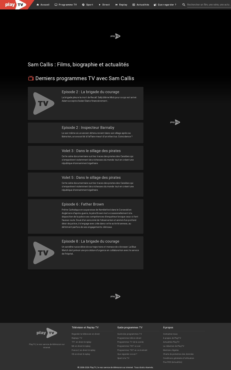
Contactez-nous (170, 334)
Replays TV (77, 338)
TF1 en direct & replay (81, 342)
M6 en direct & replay (81, 346)
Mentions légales (171, 350)
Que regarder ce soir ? (127, 354)
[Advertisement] (115, 36)
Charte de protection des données (178, 354)
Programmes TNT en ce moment (132, 350)
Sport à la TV (123, 358)
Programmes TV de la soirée (130, 342)
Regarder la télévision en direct (86, 334)
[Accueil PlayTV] (47, 333)
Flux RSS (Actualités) (172, 362)
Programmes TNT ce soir (129, 346)
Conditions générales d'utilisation (178, 358)
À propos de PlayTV (172, 338)
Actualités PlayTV (171, 342)
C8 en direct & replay (81, 354)
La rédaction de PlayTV (173, 346)
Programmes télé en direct (129, 338)
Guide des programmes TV (129, 334)
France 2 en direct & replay (83, 350)
